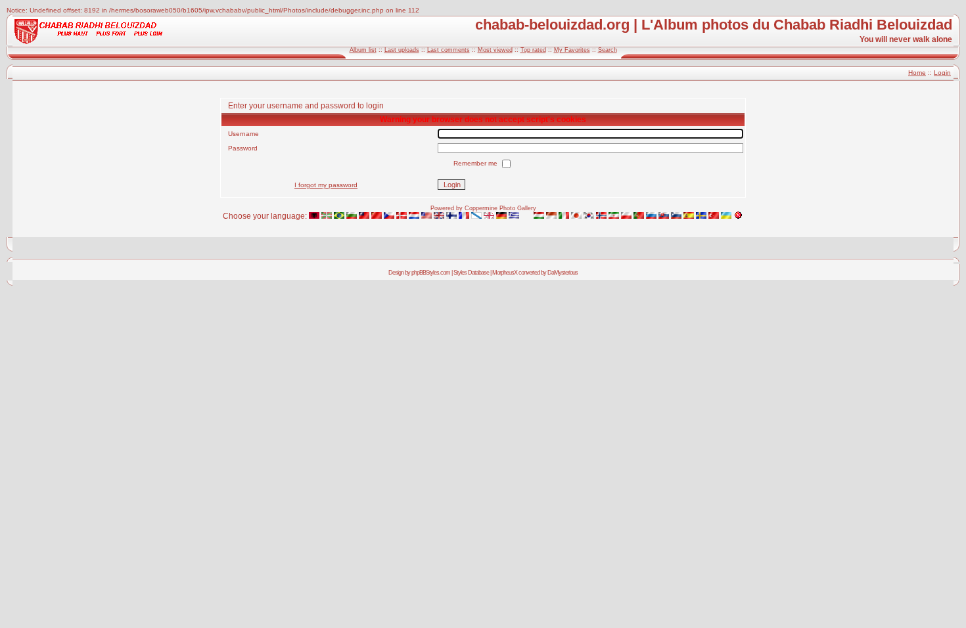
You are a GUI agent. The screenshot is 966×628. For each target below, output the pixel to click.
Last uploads (401, 50)
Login (942, 72)
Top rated (533, 50)
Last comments (448, 50)
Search (607, 50)
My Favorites (572, 50)
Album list (363, 50)
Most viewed (495, 50)
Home (917, 72)
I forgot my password (325, 185)
